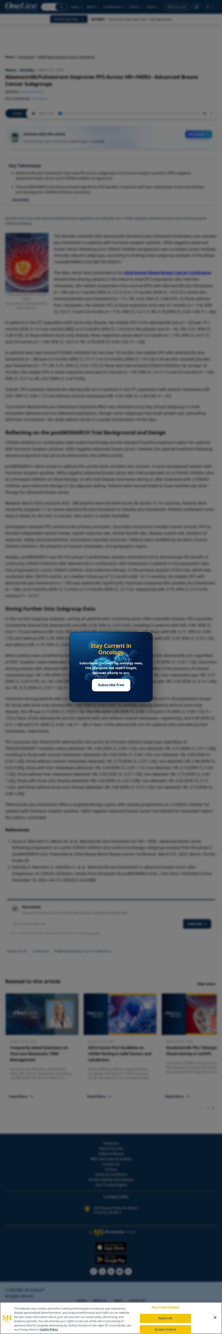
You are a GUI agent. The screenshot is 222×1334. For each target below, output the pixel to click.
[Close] (215, 1317)
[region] (111, 1318)
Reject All (165, 1318)
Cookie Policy (48, 1329)
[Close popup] (147, 638)
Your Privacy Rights (165, 1307)
